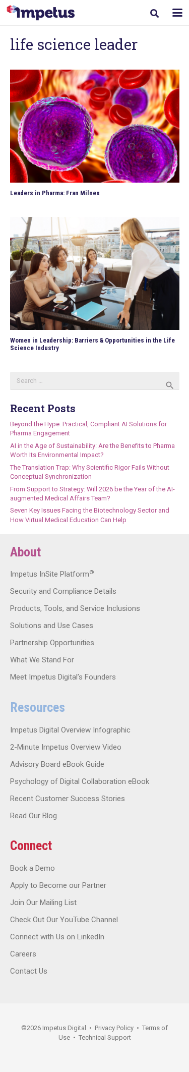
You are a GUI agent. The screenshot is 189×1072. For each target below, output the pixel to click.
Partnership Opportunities (52, 642)
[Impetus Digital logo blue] (41, 13)
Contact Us (28, 971)
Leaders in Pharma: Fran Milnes (55, 193)
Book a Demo (32, 868)
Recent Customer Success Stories (67, 798)
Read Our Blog (33, 815)
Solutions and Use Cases (51, 625)
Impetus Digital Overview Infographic (70, 730)
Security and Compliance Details (63, 591)
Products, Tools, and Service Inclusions (75, 608)
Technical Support (105, 1037)
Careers (23, 953)
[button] (154, 13)
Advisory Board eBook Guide (57, 764)
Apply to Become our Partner (58, 885)
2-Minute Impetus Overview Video (65, 747)
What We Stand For (42, 659)
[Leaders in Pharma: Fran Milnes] (94, 126)
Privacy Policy (114, 1028)
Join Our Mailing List (43, 902)
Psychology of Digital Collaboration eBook (79, 781)
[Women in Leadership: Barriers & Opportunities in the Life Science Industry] (94, 273)
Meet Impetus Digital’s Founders (63, 677)
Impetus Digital (64, 1028)
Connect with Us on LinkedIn (57, 936)
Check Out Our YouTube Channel (64, 919)
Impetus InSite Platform (52, 574)
